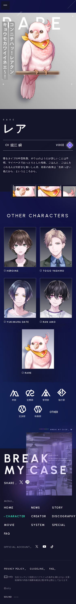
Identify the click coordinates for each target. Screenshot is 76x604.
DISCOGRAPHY (64, 516)
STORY (57, 507)
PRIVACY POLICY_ (15, 569)
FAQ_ (52, 569)
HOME (9, 507)
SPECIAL (58, 525)
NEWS (35, 507)
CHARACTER (15, 516)
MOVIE (9, 525)
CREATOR (38, 516)
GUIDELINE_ (37, 569)
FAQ (7, 533)
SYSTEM (38, 525)
